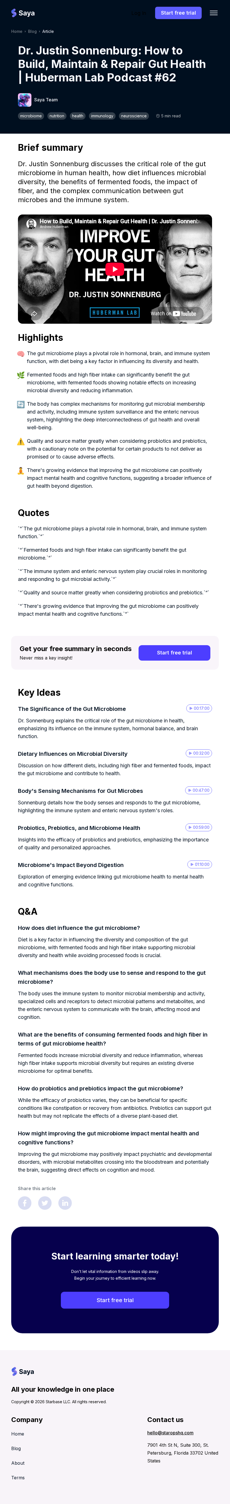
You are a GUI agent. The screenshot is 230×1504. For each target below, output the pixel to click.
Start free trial (178, 13)
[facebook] (24, 1203)
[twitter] (45, 1203)
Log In (138, 13)
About (17, 1463)
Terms (18, 1477)
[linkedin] (65, 1203)
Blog (32, 31)
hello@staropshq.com (170, 1432)
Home (16, 31)
